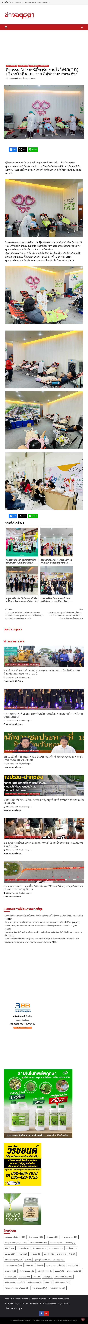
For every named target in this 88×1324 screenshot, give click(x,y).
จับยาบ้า (9, 1248)
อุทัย (36, 1277)
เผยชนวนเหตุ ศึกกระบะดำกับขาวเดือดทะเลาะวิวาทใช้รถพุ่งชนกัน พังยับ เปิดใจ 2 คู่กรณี (41, 926)
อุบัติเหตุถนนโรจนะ (63, 1277)
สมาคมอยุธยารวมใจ (55, 1265)
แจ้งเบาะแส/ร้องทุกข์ (13, 1308)
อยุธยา (59, 1271)
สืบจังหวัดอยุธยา (27, 1271)
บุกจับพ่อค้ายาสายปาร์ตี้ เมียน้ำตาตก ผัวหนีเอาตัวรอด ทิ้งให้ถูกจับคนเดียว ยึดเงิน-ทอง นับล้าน (44, 916)
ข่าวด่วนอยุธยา (36, 1237)
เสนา (48, 1282)
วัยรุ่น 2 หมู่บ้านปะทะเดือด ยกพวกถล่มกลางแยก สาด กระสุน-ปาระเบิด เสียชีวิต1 (38, 922)
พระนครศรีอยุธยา (13, 1260)
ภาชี (28, 1260)
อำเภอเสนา (24, 1277)
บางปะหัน (35, 1254)
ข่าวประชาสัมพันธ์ (12, 65)
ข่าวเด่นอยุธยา (34, 65)
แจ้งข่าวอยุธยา (62, 1282)
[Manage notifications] (83, 1319)
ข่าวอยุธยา (52, 1237)
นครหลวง (10, 1254)
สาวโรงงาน (10, 1271)
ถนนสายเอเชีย (56, 1248)
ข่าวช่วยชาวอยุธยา (10, 664)
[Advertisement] (44, 46)
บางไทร (61, 1254)
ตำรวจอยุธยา (39, 1248)
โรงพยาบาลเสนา (57, 1288)
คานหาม (70, 1243)
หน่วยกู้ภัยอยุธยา (45, 1271)
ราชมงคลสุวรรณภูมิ (13, 1265)
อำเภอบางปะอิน (74, 1271)
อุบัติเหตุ (47, 1277)
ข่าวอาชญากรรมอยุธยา (23, 837)
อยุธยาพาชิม (63, 1304)
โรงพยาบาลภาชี (39, 1288)
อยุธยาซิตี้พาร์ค (44, 65)
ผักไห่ (72, 1254)
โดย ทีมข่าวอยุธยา (29, 78)
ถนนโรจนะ (71, 1248)
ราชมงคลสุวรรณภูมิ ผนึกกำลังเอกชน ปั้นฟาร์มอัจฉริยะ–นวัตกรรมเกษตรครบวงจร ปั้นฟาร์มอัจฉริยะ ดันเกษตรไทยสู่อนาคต (65, 614)
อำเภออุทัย (10, 1277)
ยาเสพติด (58, 1260)
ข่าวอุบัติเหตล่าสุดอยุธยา (15, 1243)
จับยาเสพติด (23, 1248)
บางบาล (22, 1254)
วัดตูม (40, 1265)
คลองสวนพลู (56, 1243)
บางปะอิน (49, 1254)
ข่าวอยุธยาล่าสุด (30, 2)
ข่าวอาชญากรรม (18, 2)
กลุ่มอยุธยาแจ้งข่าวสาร (15, 1237)
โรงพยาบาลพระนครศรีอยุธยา (17, 1288)
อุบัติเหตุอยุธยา (35, 1282)
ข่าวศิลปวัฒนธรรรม (48, 1304)
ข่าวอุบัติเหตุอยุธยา (42, 2)
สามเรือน (73, 1265)
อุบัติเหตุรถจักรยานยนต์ (15, 1282)
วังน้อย (29, 1265)
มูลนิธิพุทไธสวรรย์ (42, 1260)
